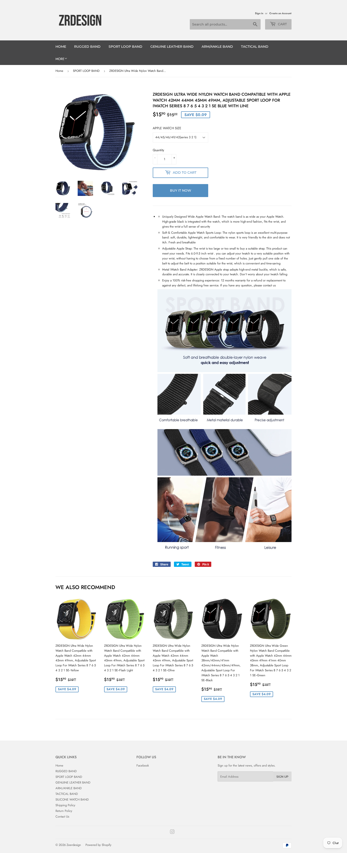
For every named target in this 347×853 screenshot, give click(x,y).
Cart (282, 24)
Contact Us (62, 816)
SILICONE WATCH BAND (72, 799)
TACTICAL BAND (254, 46)
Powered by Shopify (98, 845)
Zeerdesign (74, 845)
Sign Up (282, 776)
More (59, 58)
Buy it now (180, 190)
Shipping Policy (65, 805)
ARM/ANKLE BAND (217, 46)
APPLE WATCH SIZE (167, 128)
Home (60, 46)
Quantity (158, 150)
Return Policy (63, 811)
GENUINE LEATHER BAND (172, 46)
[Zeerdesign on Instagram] (172, 832)
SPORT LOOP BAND (125, 46)
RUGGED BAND (87, 46)
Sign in (259, 13)
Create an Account (280, 13)
